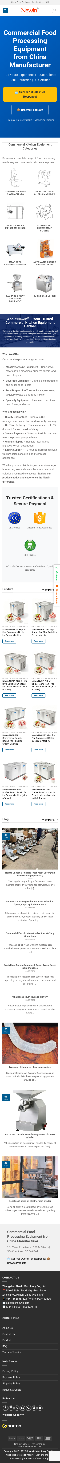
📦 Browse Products (30, 110)
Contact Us (8, 1334)
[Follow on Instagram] (11, 1408)
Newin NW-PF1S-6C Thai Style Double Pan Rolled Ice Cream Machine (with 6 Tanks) (14, 685)
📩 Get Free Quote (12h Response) (30, 94)
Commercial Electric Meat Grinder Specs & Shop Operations (30, 934)
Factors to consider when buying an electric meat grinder (30, 1136)
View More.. (48, 589)
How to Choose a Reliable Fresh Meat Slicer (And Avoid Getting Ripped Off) (30, 874)
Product (6, 1340)
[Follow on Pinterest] (34, 1408)
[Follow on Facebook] (5, 1408)
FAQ (4, 1346)
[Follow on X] (17, 1408)
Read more (9, 641)
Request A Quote (11, 1389)
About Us (7, 1327)
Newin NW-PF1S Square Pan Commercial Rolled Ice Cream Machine (14, 632)
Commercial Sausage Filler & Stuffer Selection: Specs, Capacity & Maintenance (30, 903)
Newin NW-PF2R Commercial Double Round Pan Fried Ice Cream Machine (12, 739)
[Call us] (28, 1408)
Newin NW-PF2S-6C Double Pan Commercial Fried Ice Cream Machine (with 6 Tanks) (44, 793)
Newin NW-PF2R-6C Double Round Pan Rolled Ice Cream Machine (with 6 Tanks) (14, 793)
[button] (5, 10)
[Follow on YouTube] (40, 1408)
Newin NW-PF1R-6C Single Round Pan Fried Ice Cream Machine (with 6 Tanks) (44, 685)
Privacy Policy (10, 1371)
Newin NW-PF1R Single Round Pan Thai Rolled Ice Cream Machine (44, 632)
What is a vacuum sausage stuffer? (30, 997)
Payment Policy (11, 1377)
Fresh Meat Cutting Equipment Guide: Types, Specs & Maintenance (30, 966)
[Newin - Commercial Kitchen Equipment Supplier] (30, 10)
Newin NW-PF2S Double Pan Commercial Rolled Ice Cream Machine (43, 738)
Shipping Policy (11, 1383)
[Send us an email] (22, 1408)
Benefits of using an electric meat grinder (30, 1201)
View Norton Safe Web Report (12, 1426)
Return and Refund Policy (30, 1446)
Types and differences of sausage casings (30, 1067)
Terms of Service (11, 1352)
